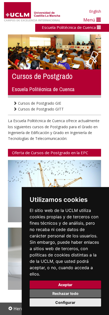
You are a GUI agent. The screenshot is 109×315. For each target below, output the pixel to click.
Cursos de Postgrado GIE (39, 103)
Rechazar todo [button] (65, 293)
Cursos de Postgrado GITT (40, 109)
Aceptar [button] (65, 284)
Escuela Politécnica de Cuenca (69, 27)
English (95, 11)
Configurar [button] (65, 302)
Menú (89, 20)
